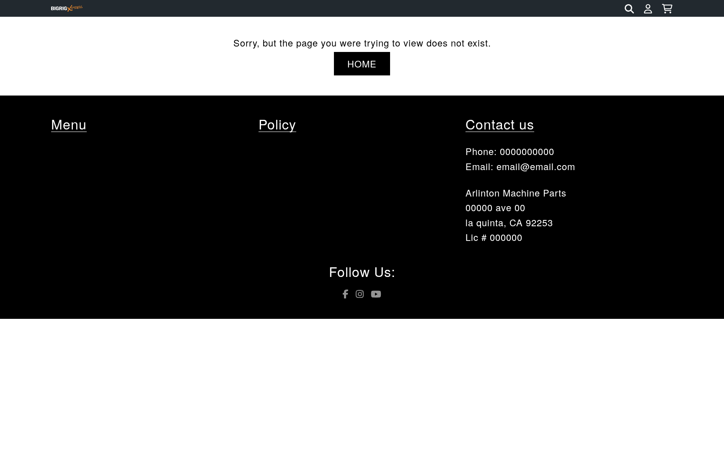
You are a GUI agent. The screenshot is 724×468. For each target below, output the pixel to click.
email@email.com (535, 166)
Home (362, 63)
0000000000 (527, 151)
